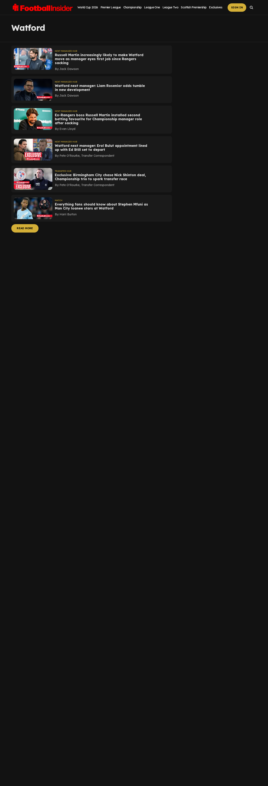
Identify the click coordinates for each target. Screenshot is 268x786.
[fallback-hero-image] (33, 59)
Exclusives (215, 7)
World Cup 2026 (87, 7)
